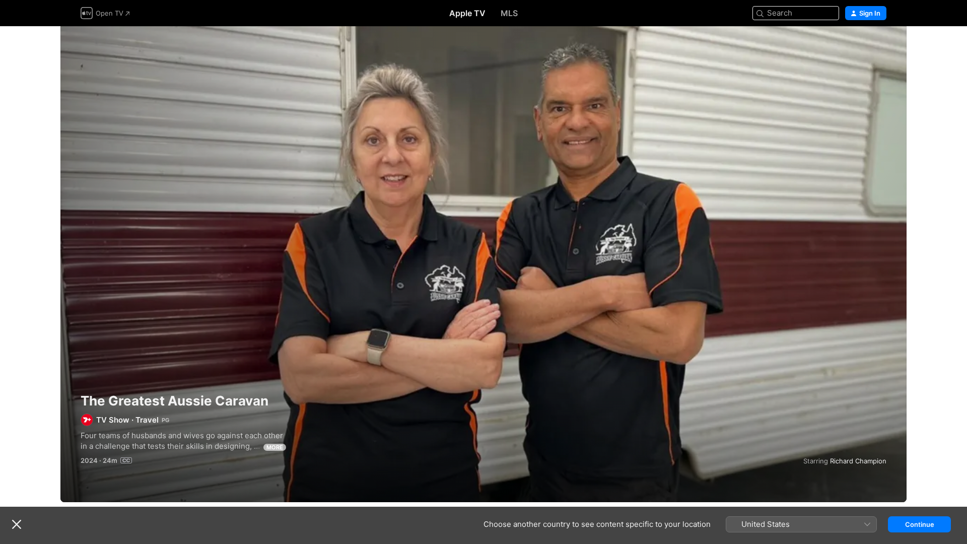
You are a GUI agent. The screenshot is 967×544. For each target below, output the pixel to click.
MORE (274, 447)
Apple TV (467, 13)
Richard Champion (858, 461)
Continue (919, 524)
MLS (509, 13)
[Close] (16, 524)
